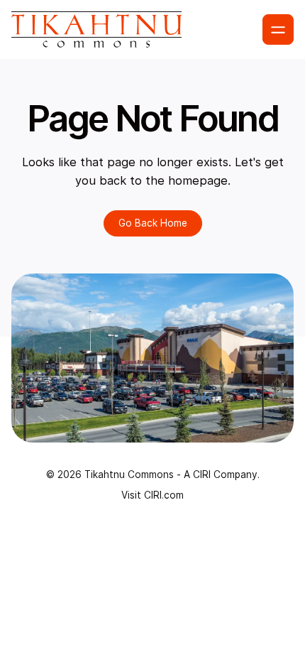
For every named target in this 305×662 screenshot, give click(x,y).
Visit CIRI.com (152, 495)
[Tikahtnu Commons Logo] (96, 29)
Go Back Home (152, 223)
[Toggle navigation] (278, 29)
